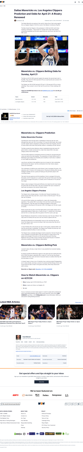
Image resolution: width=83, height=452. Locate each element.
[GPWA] (58, 433)
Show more (78, 302)
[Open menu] (82, 2)
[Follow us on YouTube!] (72, 404)
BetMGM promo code (47, 90)
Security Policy (45, 427)
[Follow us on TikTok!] (81, 404)
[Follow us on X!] (69, 404)
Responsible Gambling (26, 422)
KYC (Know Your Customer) (48, 425)
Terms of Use (45, 418)
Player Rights (45, 422)
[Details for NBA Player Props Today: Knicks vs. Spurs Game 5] (41, 312)
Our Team (23, 418)
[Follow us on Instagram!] (75, 404)
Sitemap (23, 427)
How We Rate (24, 420)
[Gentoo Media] (40, 433)
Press (22, 425)
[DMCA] (18, 433)
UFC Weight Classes (5, 416)
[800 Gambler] (50, 433)
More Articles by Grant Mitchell (23, 351)
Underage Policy (46, 420)
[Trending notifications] (75, 2)
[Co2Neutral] (66, 433)
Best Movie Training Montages (7, 420)
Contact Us (24, 416)
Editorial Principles (46, 413)
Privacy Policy (45, 416)
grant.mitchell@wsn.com (35, 355)
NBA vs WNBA (3, 413)
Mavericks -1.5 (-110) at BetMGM (44, 269)
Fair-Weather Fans (4, 418)
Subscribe (41, 382)
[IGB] (31, 433)
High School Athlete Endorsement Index (10, 422)
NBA (4, 5)
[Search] (79, 2)
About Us (23, 413)
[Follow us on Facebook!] (66, 404)
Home (1, 5)
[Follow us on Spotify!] (78, 404)
